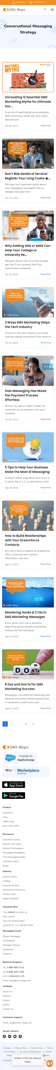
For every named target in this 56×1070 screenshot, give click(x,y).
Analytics (7, 953)
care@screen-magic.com (20, 1022)
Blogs (5, 865)
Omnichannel (9, 940)
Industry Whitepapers (13, 848)
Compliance (8, 949)
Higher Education (11, 898)
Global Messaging (11, 936)
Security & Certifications (30, 1051)
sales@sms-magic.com (20, 980)
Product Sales (9, 894)
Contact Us (8, 1009)
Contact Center (10, 876)
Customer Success (11, 839)
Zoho (5, 817)
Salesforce (8, 812)
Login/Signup (21, 2)
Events (6, 1004)
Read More (46, 125)
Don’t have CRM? (11, 825)
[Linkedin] (20, 1036)
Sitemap (7, 1048)
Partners (7, 995)
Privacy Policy (21, 1048)
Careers (6, 1000)
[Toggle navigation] (52, 9)
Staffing (6, 881)
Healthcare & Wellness (14, 889)
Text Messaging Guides (14, 857)
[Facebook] (4, 1036)
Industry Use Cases (12, 843)
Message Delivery (11, 945)
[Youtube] (15, 1036)
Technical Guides (11, 861)
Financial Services (11, 885)
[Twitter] (9, 1036)
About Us (7, 991)
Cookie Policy (37, 1048)
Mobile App (8, 821)
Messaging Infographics (14, 852)
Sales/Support (38, 2)
